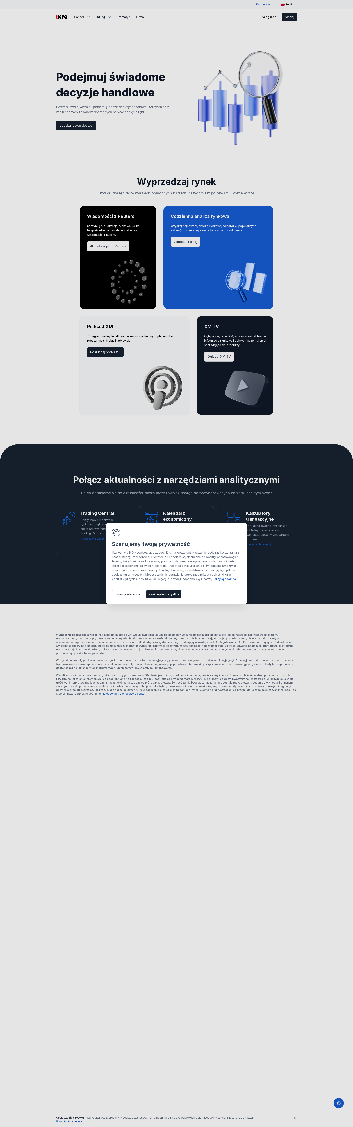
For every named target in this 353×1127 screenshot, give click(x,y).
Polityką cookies (224, 579)
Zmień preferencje (127, 594)
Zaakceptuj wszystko (164, 594)
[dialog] (176, 563)
